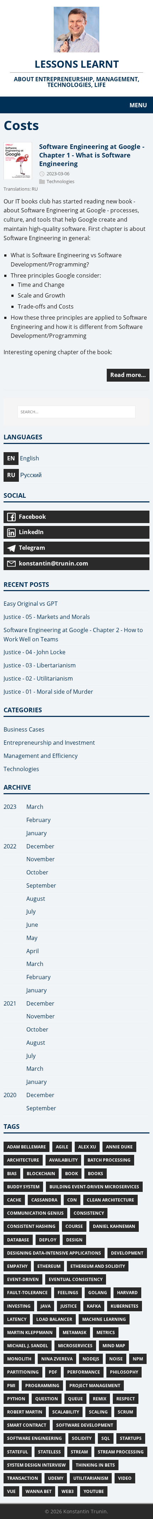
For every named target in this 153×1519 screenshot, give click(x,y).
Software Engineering (34, 1438)
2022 (10, 846)
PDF (53, 1372)
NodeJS (91, 1359)
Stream (79, 1452)
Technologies (60, 181)
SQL (105, 1438)
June (32, 925)
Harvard (127, 1293)
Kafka (94, 1306)
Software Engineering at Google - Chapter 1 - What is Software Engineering (91, 155)
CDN (72, 1200)
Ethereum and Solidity (97, 1266)
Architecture (23, 1160)
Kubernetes (124, 1306)
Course (74, 1226)
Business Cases (24, 729)
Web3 (68, 1491)
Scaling (98, 1412)
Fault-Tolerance (27, 1293)
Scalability (65, 1412)
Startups (131, 1438)
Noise (116, 1359)
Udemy (55, 1478)
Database (18, 1240)
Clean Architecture (110, 1200)
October (37, 872)
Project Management (94, 1386)
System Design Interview (36, 1465)
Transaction (22, 1478)
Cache (14, 1200)
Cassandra (44, 1200)
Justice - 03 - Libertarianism (40, 665)
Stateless (49, 1452)
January (36, 833)
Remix (99, 1399)
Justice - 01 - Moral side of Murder (48, 692)
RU (35, 189)
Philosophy (124, 1372)
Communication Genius (35, 1213)
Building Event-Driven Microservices (94, 1187)
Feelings (68, 1293)
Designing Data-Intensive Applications (54, 1253)
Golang (97, 1293)
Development (127, 1253)
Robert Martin (24, 1412)
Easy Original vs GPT (31, 604)
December (40, 846)
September (41, 885)
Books (95, 1174)
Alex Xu (87, 1147)
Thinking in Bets (95, 1465)
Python (16, 1399)
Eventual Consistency (75, 1279)
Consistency (89, 1213)
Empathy (17, 1266)
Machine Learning (104, 1319)
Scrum (125, 1412)
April (32, 951)
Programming (42, 1386)
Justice (68, 1306)
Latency (16, 1319)
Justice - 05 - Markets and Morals (47, 617)
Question (46, 1399)
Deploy (47, 1240)
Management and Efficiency (41, 756)
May (31, 938)
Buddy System (23, 1187)
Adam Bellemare (26, 1147)
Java (46, 1306)
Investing (19, 1306)
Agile (62, 1147)
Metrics (105, 1332)
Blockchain (41, 1174)
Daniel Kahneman (114, 1226)
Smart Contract (26, 1425)
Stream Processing (121, 1452)
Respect (125, 1399)
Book (71, 1174)
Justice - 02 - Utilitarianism (38, 678)
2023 (10, 807)
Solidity (81, 1438)
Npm (138, 1359)
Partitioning (23, 1372)
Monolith (19, 1359)
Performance (83, 1372)
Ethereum (48, 1266)
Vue (11, 1491)
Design (74, 1240)
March (34, 807)
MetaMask (74, 1332)
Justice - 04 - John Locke (34, 652)
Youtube (94, 1491)
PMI (11, 1386)
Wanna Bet (39, 1491)
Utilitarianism (90, 1478)
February (38, 820)
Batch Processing (109, 1160)
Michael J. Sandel (27, 1346)
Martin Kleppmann (30, 1332)
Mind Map (113, 1346)
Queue (75, 1399)
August (35, 899)
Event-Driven (23, 1279)
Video (125, 1478)
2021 (10, 1003)
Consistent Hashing (31, 1226)
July (31, 911)
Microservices (75, 1346)
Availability (63, 1160)
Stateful (17, 1452)
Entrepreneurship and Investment (49, 742)
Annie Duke (119, 1147)
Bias (12, 1174)
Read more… (128, 375)
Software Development (84, 1425)
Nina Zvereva (57, 1359)
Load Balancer (54, 1319)
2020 (10, 1095)
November (40, 859)
